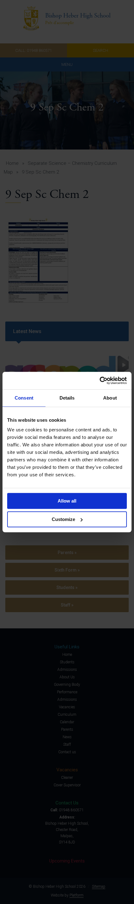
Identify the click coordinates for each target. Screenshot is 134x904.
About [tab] (110, 397)
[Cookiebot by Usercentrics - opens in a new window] (99, 380)
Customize (63, 519)
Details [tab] (67, 397)
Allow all (67, 501)
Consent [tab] (24, 397)
